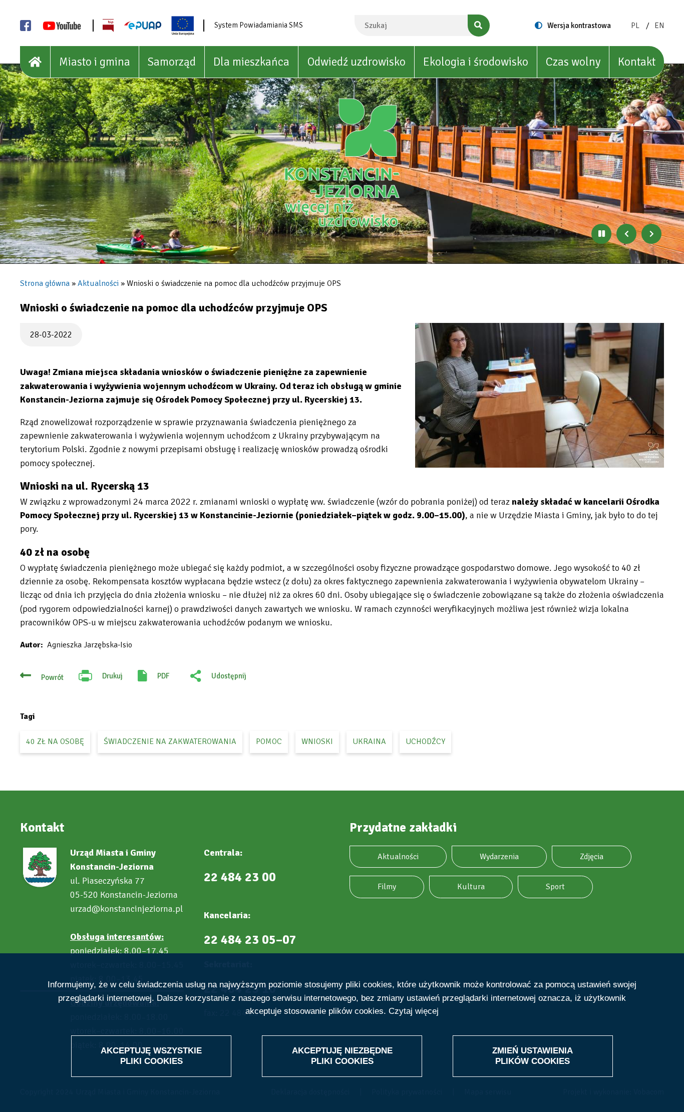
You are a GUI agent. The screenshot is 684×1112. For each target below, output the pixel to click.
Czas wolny (573, 62)
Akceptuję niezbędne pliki (342, 1055)
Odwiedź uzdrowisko (356, 62)
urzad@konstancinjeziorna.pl (126, 908)
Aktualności (98, 283)
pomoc (269, 741)
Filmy (387, 887)
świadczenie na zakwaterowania (170, 741)
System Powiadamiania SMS (258, 25)
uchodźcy (425, 741)
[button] (539, 395)
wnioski (317, 741)
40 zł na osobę (55, 741)
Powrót (52, 677)
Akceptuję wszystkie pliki (151, 1055)
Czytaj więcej (414, 1011)
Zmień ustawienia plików (532, 1055)
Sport (555, 887)
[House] (35, 62)
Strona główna (45, 283)
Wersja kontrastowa (579, 26)
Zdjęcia (591, 857)
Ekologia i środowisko (475, 62)
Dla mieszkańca (251, 62)
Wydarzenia (499, 857)
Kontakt (636, 62)
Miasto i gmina (94, 62)
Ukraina (369, 741)
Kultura (471, 887)
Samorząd (172, 62)
